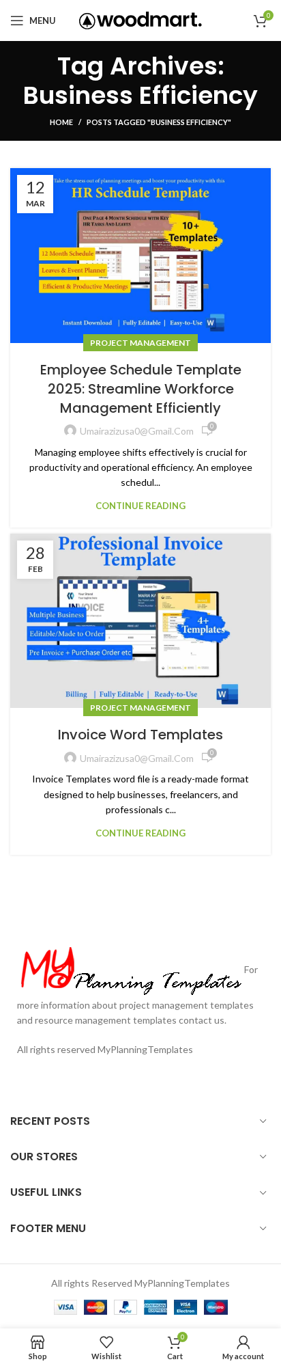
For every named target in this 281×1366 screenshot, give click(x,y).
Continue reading (140, 506)
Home (61, 122)
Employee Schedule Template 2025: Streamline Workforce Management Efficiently (140, 389)
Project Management (140, 343)
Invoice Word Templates (140, 734)
